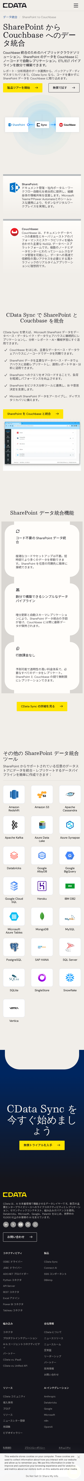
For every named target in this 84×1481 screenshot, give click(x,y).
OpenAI (48, 1426)
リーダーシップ (52, 1356)
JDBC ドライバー (12, 1268)
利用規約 (7, 1447)
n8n (46, 1420)
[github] (28, 1224)
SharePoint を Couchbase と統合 (29, 414)
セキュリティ (65, 1447)
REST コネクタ (11, 1292)
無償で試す (60, 88)
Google (48, 1408)
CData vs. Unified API (15, 1365)
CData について (53, 1332)
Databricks (50, 1402)
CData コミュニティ (14, 1396)
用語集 (6, 1426)
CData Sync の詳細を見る (38, 706)
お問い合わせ (15, 1237)
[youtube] (20, 1224)
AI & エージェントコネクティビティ (21, 1346)
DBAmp (48, 1280)
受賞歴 (47, 1350)
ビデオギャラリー (13, 1433)
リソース (8, 1414)
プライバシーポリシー (35, 1447)
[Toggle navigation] (75, 5)
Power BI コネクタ (13, 1304)
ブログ (6, 1408)
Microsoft (49, 1414)
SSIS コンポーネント (55, 1274)
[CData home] (18, 5)
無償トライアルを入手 (38, 1145)
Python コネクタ (12, 1280)
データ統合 (10, 17)
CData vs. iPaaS (12, 1359)
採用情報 (49, 1368)
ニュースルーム (52, 1344)
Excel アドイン (11, 1298)
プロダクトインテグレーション (20, 1338)
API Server (9, 1286)
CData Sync (51, 1261)
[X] (13, 1224)
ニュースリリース (53, 1338)
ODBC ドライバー (13, 1261)
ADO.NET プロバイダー (16, 1274)
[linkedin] (6, 1224)
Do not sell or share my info (42, 1476)
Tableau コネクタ (13, 1310)
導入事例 (8, 1402)
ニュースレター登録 (14, 1420)
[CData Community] (35, 1224)
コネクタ (8, 1332)
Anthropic (50, 1396)
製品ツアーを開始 (18, 88)
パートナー (9, 1353)
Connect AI (50, 1268)
